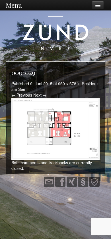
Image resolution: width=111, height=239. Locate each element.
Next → (40, 95)
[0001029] (55, 128)
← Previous (21, 95)
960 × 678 (67, 83)
